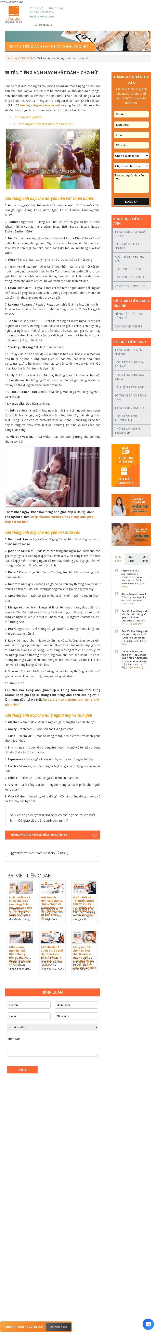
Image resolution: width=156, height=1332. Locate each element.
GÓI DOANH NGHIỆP (128, 326)
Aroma (12, 58)
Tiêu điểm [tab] (131, 559)
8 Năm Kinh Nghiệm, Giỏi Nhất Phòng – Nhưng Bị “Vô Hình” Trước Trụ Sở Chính (20, 955)
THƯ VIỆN (26, 58)
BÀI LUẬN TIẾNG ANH (129, 387)
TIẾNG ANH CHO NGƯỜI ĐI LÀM (131, 234)
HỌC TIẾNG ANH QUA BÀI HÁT (129, 364)
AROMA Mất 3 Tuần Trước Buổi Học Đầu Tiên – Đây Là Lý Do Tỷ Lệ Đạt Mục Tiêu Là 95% (52, 955)
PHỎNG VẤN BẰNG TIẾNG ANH (127, 430)
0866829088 (47, 16)
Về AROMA (36, 8)
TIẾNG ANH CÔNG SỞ (129, 408)
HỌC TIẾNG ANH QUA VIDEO (129, 377)
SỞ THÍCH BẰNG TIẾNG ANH (130, 397)
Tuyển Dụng (56, 8)
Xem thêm (128, 603)
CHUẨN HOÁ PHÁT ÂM (130, 285)
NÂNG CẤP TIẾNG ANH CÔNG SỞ (130, 316)
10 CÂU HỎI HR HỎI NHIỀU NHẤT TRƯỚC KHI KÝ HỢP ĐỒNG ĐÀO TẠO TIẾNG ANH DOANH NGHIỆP (84, 906)
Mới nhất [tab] (145, 559)
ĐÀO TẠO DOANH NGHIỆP (127, 246)
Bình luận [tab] (118, 559)
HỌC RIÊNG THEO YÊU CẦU (130, 259)
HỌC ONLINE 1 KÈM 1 (129, 269)
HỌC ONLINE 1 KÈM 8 (129, 277)
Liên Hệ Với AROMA (42, 12)
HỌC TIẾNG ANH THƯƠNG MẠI (126, 418)
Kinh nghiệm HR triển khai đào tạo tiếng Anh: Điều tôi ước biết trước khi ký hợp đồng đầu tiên (20, 906)
